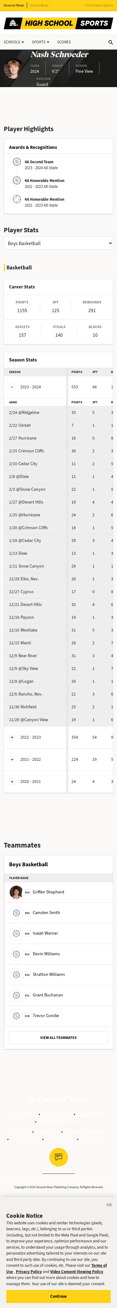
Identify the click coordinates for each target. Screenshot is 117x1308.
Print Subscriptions (99, 5)
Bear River (23, 656)
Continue (58, 1296)
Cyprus (21, 592)
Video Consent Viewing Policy (76, 1271)
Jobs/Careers (25, 1139)
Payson (21, 617)
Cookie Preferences (59, 1121)
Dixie (18, 553)
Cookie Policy (92, 1114)
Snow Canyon (26, 566)
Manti (20, 643)
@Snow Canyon (27, 489)
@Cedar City (25, 540)
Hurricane (23, 438)
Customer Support (84, 1131)
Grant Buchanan (44, 995)
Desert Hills (25, 604)
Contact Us (47, 1131)
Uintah (20, 425)
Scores (64, 42)
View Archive (94, 1139)
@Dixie (19, 476)
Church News (39, 5)
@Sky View (23, 668)
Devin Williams (42, 954)
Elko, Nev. (24, 579)
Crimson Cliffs (26, 451)
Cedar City (23, 464)
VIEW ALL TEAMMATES (58, 1037)
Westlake (23, 630)
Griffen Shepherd (44, 892)
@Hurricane (24, 515)
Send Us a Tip (60, 1139)
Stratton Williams (45, 974)
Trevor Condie (42, 1016)
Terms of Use (22, 1114)
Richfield (23, 707)
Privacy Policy (57, 1114)
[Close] (109, 1206)
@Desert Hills (26, 502)
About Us (20, 1131)
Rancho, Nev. (25, 694)
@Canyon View (28, 720)
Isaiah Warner (41, 933)
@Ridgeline (24, 413)
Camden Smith (42, 913)
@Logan (21, 681)
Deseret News (14, 5)
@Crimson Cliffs (28, 528)
